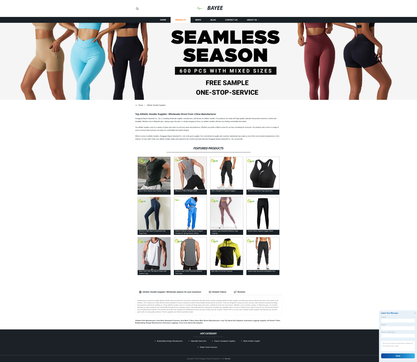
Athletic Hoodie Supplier (156, 105)
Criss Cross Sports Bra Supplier (190, 323)
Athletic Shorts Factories (208, 347)
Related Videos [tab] (219, 292)
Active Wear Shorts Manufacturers (207, 320)
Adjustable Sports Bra (198, 341)
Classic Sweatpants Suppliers (224, 341)
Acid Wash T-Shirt (187, 320)
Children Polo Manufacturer (145, 320)
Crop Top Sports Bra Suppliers (232, 320)
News (198, 20)
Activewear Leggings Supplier (255, 320)
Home (163, 20)
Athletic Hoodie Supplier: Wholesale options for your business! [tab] (171, 292)
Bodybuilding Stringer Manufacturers (170, 341)
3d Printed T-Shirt (273, 320)
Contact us (231, 20)
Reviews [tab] (241, 292)
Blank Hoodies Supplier (251, 341)
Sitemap (227, 359)
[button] (137, 9)
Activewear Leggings (170, 323)
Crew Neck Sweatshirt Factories (168, 320)
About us (252, 20)
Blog (213, 20)
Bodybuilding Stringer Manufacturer (148, 323)
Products (180, 20)
